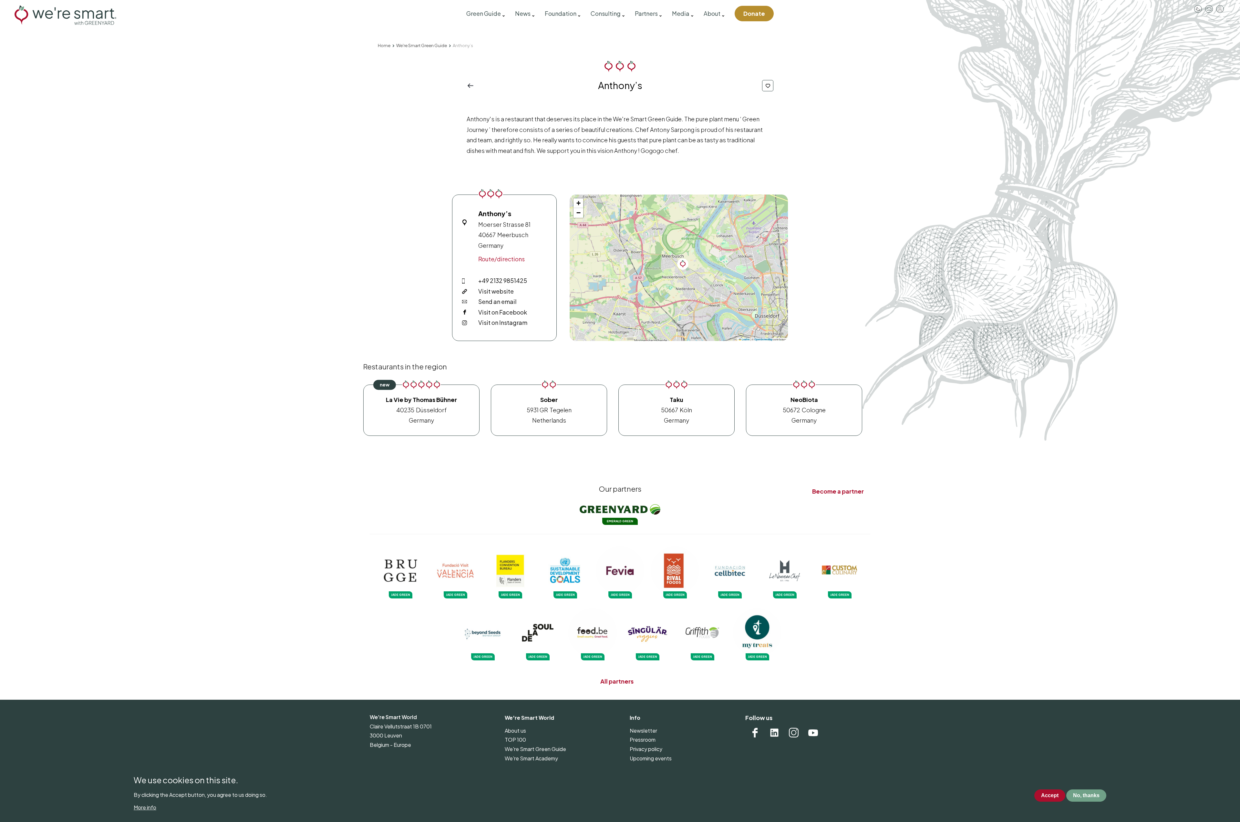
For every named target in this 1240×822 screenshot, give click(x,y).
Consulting (606, 13)
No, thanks (1086, 795)
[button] (683, 264)
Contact (1209, 9)
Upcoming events (651, 758)
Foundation (560, 13)
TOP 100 (515, 739)
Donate (754, 13)
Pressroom (1198, 9)
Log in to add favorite (767, 85)
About (712, 13)
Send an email (497, 301)
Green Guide (483, 13)
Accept (1050, 795)
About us (515, 730)
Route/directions (501, 259)
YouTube (813, 732)
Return (472, 85)
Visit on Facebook (502, 312)
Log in (1220, 9)
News (523, 13)
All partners (617, 681)
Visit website (496, 291)
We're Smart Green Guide (421, 45)
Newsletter (643, 730)
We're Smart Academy (531, 758)
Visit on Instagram (502, 322)
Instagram (794, 732)
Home (384, 45)
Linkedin (774, 732)
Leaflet (745, 339)
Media (680, 13)
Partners (646, 13)
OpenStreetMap (763, 339)
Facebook (755, 732)
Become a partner (838, 491)
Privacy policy (646, 749)
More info (145, 807)
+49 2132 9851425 (502, 280)
